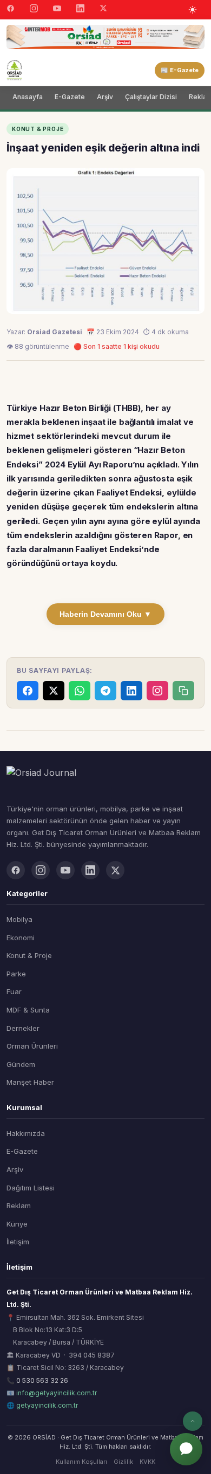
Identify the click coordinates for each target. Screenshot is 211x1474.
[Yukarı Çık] (192, 1421)
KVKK (147, 1461)
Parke (16, 973)
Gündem (20, 1064)
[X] (103, 9)
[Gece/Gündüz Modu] (193, 9)
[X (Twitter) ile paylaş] (53, 690)
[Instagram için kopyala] (157, 690)
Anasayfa (27, 97)
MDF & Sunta (28, 1009)
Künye (17, 1224)
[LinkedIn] (80, 9)
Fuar (14, 991)
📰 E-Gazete (180, 70)
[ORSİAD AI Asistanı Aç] (186, 1449)
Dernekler (22, 1028)
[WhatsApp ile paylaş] (79, 690)
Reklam (18, 1205)
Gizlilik (123, 1461)
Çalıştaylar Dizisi (151, 97)
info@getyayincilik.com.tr (56, 1393)
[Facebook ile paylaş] (27, 690)
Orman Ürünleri (32, 1046)
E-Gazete (70, 97)
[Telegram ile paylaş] (105, 690)
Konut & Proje (29, 955)
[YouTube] (57, 9)
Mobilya (19, 919)
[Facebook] (10, 9)
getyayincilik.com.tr (47, 1405)
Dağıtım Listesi (30, 1187)
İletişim (17, 1241)
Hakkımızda (25, 1133)
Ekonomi (20, 937)
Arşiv (105, 97)
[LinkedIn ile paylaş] (131, 690)
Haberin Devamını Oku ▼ (105, 614)
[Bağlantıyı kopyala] (183, 690)
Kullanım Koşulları (81, 1461)
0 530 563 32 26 (42, 1380)
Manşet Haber (30, 1082)
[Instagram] (34, 9)
